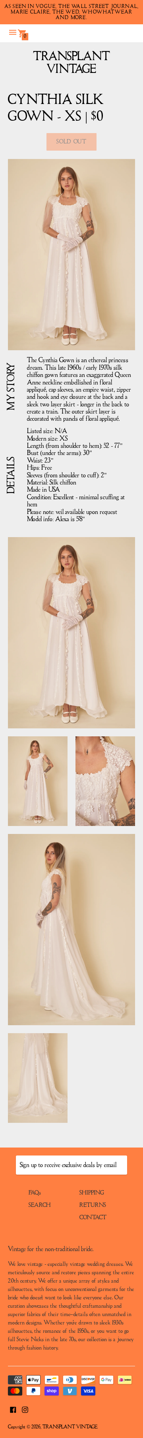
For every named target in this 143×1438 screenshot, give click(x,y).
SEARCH (40, 1205)
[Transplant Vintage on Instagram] (25, 1409)
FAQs (35, 1193)
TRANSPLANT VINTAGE (70, 1427)
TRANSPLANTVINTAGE (71, 63)
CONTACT (92, 1217)
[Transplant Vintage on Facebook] (13, 1409)
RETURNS (92, 1205)
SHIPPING (91, 1193)
